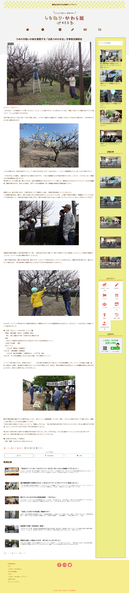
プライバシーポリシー (14, 582)
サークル (8, 448)
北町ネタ (21, 448)
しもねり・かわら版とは (15, 569)
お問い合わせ (11, 579)
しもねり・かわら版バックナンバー (18, 576)
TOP (9, 566)
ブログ (14, 448)
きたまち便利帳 (12, 571)
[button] (121, 43)
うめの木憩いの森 (30, 448)
